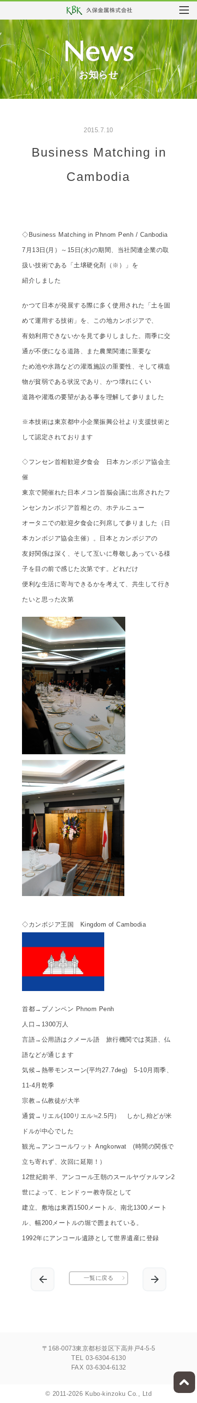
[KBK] (103, 12)
